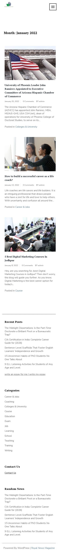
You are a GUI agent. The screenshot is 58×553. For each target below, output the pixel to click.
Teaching (9, 440)
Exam (8, 421)
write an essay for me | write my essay (25, 374)
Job (6, 426)
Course (19, 290)
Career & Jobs (22, 207)
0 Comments (28, 101)
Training (9, 445)
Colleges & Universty (26, 126)
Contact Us (10, 472)
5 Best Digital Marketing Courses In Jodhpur (26, 258)
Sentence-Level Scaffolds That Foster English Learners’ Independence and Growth (29, 349)
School (8, 435)
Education (10, 416)
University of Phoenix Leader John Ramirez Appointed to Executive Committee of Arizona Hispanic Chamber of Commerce (29, 90)
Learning (9, 430)
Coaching (9, 401)
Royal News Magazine (43, 548)
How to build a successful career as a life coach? (29, 178)
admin (42, 101)
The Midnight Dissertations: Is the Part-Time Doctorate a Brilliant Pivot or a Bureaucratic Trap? (28, 331)
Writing (8, 450)
